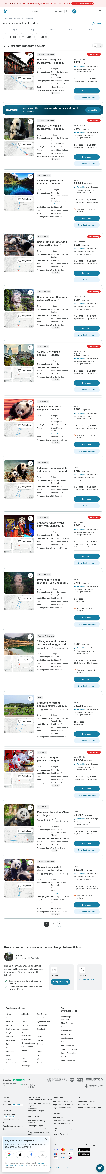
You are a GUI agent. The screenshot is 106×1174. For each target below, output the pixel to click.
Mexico (40, 1051)
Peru (39, 1055)
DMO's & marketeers (61, 1124)
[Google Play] (84, 1154)
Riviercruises (66, 1031)
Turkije (39, 1037)
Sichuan (65, 84)
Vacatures (12, 1104)
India (8, 1055)
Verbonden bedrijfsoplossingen (36, 1110)
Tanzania (25, 1018)
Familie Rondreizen (69, 1057)
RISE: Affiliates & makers (63, 1120)
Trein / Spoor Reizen (69, 1049)
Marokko (9, 1037)
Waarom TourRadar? (11, 1120)
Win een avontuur (10, 1115)
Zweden (40, 1040)
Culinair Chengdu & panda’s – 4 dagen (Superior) (48, 760)
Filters (13, 36)
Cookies (67, 1168)
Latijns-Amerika (12, 1029)
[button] (87, 66)
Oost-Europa (42, 1014)
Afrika (8, 1014)
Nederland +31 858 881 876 (89, 1108)
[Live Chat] (100, 1168)
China (8, 1048)
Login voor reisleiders (62, 1108)
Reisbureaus (58, 1117)
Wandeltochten (67, 1038)
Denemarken (26, 1029)
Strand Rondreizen (69, 1053)
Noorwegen (26, 1065)
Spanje (39, 1033)
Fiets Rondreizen (68, 1023)
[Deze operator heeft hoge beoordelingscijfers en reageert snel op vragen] (54, 850)
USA (38, 1059)
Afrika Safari (66, 1034)
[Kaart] (100, 46)
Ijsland (24, 1050)
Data (28, 36)
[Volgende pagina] (59, 924)
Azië (8, 1018)
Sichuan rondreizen (10, 18)
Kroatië (24, 1062)
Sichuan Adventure (59, 737)
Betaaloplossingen (35, 1126)
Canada (40, 1044)
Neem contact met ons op (88, 1101)
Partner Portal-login (61, 1134)
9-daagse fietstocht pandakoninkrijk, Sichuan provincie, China (52, 705)
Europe (9, 1025)
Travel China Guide (59, 440)
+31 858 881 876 (86, 980)
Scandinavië (42, 1025)
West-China (56, 84)
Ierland (24, 1054)
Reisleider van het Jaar (62, 1101)
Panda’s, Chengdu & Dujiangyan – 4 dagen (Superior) (50, 62)
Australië (9, 1022)
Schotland (41, 1029)
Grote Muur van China (57, 429)
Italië (23, 1058)
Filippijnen (10, 1051)
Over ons (7, 1101)
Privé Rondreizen (68, 1061)
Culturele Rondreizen (69, 1042)
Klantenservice (84, 1104)
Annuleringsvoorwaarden (13, 1126)
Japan (8, 1059)
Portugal (40, 1018)
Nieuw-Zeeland (12, 1063)
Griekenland (26, 1039)
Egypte (9, 1033)
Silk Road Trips (57, 217)
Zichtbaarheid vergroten (38, 1129)
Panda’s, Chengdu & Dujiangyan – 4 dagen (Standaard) (50, 128)
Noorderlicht (66, 1027)
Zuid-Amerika (42, 1063)
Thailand (25, 1022)
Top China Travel (58, 848)
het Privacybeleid (21, 1165)
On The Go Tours (58, 90)
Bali (7, 1044)
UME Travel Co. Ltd (59, 548)
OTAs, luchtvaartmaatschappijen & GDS (64, 1129)
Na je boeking (8, 1123)
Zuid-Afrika (10, 1040)
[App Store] (84, 1149)
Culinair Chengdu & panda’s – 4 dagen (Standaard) (48, 354)
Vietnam (24, 1025)
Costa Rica (41, 1048)
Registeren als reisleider (63, 1104)
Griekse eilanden (28, 1043)
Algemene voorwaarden (83, 1168)
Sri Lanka (25, 1014)
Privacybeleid (55, 1168)
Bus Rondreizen (67, 1046)
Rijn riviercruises (43, 1022)
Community (7, 1129)
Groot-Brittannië (28, 1047)
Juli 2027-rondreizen (25, 18)
